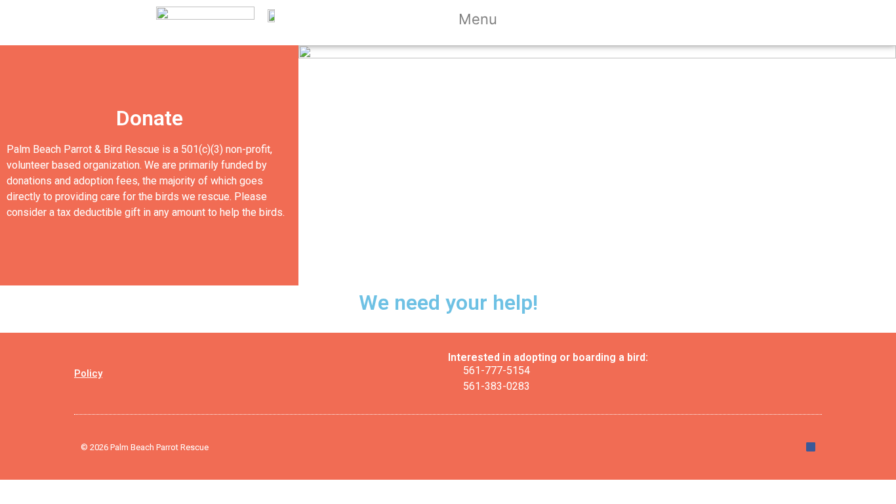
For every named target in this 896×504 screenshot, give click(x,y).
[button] (486, 21)
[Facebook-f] (810, 447)
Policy (88, 373)
